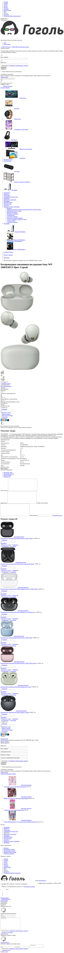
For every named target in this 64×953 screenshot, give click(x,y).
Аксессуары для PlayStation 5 (14, 241)
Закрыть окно (4, 77)
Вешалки (9, 208)
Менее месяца (7, 475)
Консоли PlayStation (20, 231)
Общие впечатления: (42, 503)
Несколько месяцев (9, 474)
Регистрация (7, 44)
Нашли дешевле (6, 414)
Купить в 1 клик (6, 412)
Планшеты (22, 158)
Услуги (5, 6)
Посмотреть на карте (29, 886)
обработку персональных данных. (19, 65)
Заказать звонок (24, 47)
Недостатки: (4, 503)
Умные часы (17, 119)
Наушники (14, 140)
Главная (6, 2)
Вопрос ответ (7, 10)
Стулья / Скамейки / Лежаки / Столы (16, 219)
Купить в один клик (7, 932)
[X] (8, 420)
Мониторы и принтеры (26, 149)
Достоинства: (4, 490)
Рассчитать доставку (7, 415)
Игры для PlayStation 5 (19, 240)
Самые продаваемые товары (8, 773)
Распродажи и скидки (9, 850)
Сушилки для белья (12, 222)
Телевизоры (23, 98)
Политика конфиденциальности (12, 16)
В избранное (5, 546)
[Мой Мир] (6, 420)
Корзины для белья (12, 212)
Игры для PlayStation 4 (19, 249)
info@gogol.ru (42, 880)
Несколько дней (8, 472)
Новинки (6, 848)
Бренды (6, 7)
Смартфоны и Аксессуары (21, 129)
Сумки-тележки (11, 220)
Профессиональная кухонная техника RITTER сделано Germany (24, 209)
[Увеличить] (17, 310)
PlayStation (14, 190)
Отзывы (6, 3)
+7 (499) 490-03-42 (40, 879)
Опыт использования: (6, 470)
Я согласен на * (15, 931)
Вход (5, 42)
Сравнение (15, 544)
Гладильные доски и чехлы (14, 211)
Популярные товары (9, 849)
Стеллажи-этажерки (12, 216)
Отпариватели (11, 215)
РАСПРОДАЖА (8, 159)
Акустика (16, 171)
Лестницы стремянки (12, 213)
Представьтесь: (34, 515)
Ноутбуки (16, 108)
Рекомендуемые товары (10, 852)
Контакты (6, 14)
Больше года (7, 476)
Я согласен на (15, 65)
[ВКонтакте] (1, 420)
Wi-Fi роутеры (7, 161)
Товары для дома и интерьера (22, 182)
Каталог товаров (7, 86)
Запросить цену (6, 950)
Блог (5, 11)
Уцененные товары (9, 853)
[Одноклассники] (4, 420)
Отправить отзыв (57, 515)
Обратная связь (5, 898)
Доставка (6, 9)
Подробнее (3, 543)
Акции (5, 4)
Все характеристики (6, 386)
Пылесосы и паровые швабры (15, 218)
